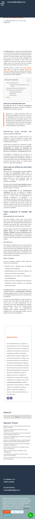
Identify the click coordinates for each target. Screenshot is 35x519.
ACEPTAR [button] (6, 512)
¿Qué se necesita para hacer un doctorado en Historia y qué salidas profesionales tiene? (17, 440)
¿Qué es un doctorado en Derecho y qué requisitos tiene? (16, 430)
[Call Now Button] (30, 515)
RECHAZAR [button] (7, 515)
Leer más (26, 508)
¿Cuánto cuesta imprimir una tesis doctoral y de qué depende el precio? (17, 433)
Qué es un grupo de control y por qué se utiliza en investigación (18, 458)
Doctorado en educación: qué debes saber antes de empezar (16, 447)
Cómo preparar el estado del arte (15, 90)
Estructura (13, 93)
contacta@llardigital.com (12, 490)
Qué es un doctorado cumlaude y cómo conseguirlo (15, 451)
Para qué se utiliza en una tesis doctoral (16, 88)
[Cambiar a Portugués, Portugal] (30, 5)
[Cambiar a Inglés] (30, 12)
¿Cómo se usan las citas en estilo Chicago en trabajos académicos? (17, 444)
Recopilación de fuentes (16, 92)
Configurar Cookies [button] (17, 512)
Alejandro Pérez (10, 20)
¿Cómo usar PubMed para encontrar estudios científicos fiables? (17, 437)
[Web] (11, 398)
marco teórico (27, 67)
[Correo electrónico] (8, 398)
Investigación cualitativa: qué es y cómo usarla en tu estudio (16, 454)
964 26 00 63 (2, 3)
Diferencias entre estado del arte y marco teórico (20, 85)
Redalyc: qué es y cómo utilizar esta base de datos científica (17, 426)
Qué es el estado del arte (13, 82)
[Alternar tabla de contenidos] (27, 80)
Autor (8, 97)
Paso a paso (13, 95)
